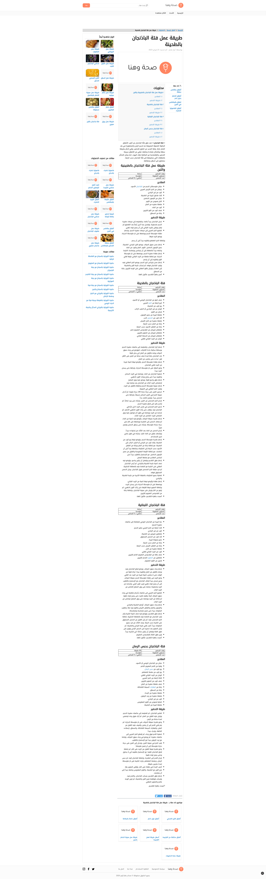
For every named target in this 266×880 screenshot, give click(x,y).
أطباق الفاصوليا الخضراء (175, 109)
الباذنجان (139, 186)
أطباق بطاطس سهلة (176, 91)
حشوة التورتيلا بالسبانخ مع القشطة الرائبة (101, 258)
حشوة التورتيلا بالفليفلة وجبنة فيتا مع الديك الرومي (100, 302)
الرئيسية (180, 13)
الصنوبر (150, 557)
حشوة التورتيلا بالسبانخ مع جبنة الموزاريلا (102, 280)
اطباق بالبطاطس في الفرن (175, 103)
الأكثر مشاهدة (160, 13)
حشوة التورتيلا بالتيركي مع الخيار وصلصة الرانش (102, 295)
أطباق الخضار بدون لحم (176, 97)
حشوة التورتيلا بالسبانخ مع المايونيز (101, 263)
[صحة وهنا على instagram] (84, 869)
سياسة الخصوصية (158, 869)
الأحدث (171, 13)
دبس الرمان (149, 669)
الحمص (150, 318)
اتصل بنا (121, 869)
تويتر (161, 796)
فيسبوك (169, 796)
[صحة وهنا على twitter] (93, 869)
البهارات (153, 687)
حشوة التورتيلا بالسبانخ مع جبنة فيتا (101, 285)
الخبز (150, 303)
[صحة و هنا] (174, 5)
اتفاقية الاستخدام (142, 869)
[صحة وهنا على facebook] (88, 869)
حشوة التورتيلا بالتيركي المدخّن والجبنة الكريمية (100, 309)
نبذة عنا (130, 869)
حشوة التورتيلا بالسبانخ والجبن (103, 289)
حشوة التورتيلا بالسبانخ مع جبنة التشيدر (99, 274)
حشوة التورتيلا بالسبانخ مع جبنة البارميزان (102, 269)
